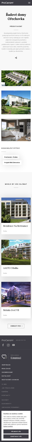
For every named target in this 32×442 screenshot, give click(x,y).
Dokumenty (7, 404)
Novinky (5, 400)
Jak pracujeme (8, 388)
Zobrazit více (15, 326)
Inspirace (6, 365)
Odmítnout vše (16, 436)
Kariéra (5, 392)
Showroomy (7, 372)
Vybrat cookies (8, 426)
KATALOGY (6, 376)
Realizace (6, 368)
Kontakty (6, 395)
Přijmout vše (16, 431)
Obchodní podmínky (10, 407)
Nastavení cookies (10, 380)
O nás (4, 384)
